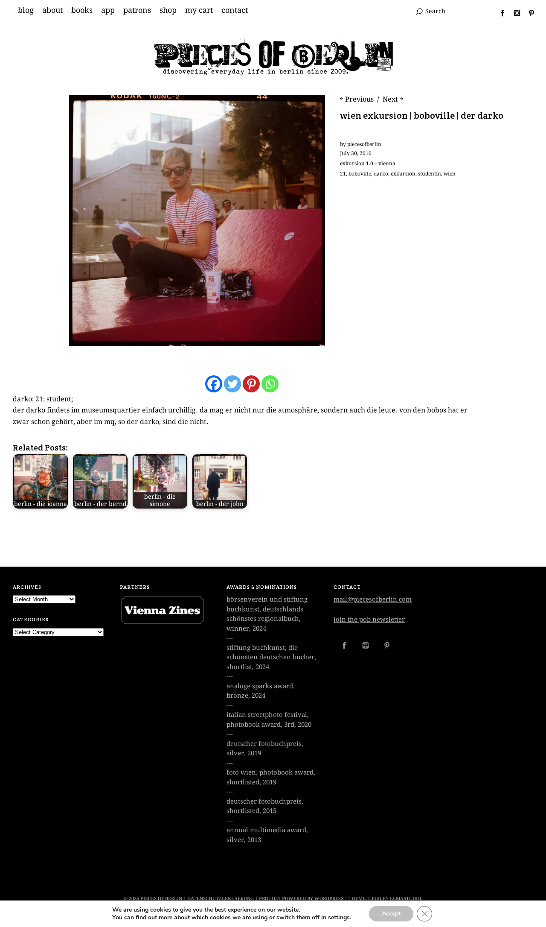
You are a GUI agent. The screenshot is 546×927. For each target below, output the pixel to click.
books (82, 10)
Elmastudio (405, 898)
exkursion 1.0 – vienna (367, 164)
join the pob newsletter (369, 619)
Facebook (499, 12)
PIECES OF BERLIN (161, 898)
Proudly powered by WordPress (301, 898)
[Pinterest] (251, 383)
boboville (360, 174)
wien (450, 174)
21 (343, 174)
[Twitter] (232, 383)
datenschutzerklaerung (220, 898)
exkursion (403, 174)
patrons (137, 10)
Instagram (513, 12)
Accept (391, 913)
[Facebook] (213, 383)
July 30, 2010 (356, 153)
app (108, 10)
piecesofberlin (364, 144)
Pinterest (528, 12)
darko (381, 174)
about (52, 10)
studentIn (429, 174)
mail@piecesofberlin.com (373, 599)
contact (234, 10)
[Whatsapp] (270, 383)
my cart (199, 10)
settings (339, 917)
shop (168, 10)
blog (26, 10)
